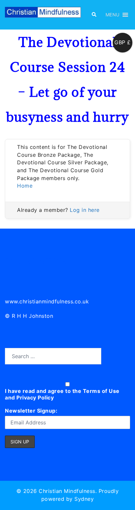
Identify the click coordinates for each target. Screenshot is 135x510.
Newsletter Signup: (31, 410)
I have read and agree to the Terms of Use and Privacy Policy (62, 394)
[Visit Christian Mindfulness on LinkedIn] (10, 273)
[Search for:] (53, 356)
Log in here (85, 210)
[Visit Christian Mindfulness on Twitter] (25, 273)
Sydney (84, 499)
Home (24, 185)
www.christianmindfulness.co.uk (47, 301)
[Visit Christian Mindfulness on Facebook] (39, 273)
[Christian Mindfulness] (43, 14)
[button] (93, 14)
